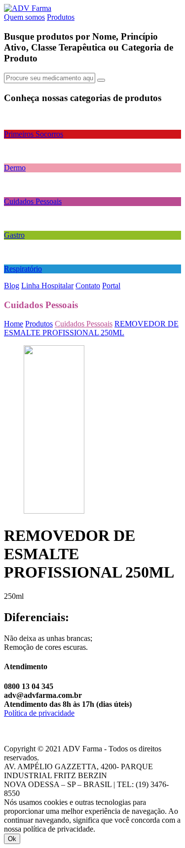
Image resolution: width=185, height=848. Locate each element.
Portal (111, 285)
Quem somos (24, 17)
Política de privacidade (39, 713)
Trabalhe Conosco (32, 740)
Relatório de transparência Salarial (57, 731)
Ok (12, 839)
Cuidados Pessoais (83, 323)
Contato (87, 285)
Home (13, 323)
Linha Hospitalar (47, 285)
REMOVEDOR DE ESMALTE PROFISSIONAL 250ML (91, 328)
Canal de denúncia (33, 722)
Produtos (60, 17)
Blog (11, 285)
